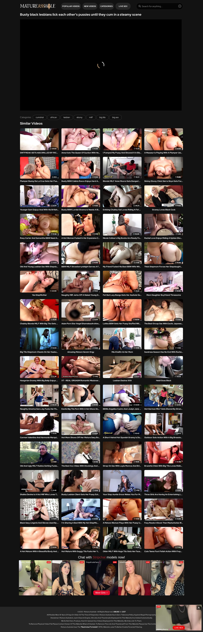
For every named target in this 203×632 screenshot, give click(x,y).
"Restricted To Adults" (89, 627)
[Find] (180, 6)
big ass (115, 117)
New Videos (90, 6)
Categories (106, 6)
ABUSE (116, 612)
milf (91, 117)
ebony (79, 117)
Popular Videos (71, 6)
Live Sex (123, 6)
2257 (124, 612)
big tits (102, 117)
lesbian (67, 117)
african (53, 117)
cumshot (40, 117)
